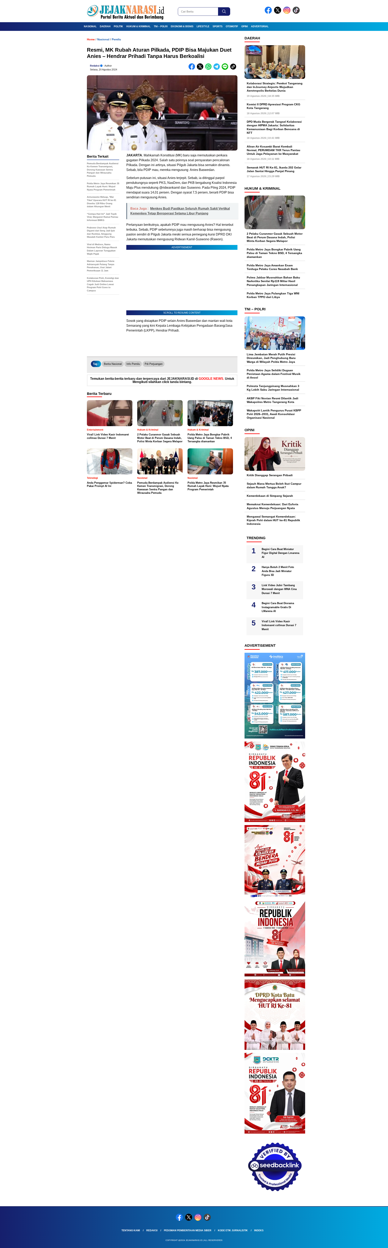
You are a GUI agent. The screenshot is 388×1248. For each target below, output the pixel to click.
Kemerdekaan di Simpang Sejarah (270, 495)
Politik (118, 26)
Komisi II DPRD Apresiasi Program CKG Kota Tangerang (273, 106)
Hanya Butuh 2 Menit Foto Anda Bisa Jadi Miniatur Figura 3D (278, 571)
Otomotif (232, 26)
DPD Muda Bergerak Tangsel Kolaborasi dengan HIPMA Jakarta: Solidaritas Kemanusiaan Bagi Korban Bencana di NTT (274, 127)
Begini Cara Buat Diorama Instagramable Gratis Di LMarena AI (278, 607)
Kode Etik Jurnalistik (233, 1230)
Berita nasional (113, 363)
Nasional (90, 26)
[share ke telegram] (217, 68)
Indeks (259, 1230)
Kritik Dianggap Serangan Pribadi (270, 475)
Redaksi (94, 65)
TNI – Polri (161, 26)
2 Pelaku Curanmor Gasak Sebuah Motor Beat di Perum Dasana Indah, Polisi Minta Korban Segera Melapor (275, 237)
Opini (244, 26)
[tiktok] (297, 12)
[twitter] (278, 12)
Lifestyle (203, 26)
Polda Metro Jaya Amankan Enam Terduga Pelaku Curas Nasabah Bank (272, 267)
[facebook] (269, 12)
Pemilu (116, 39)
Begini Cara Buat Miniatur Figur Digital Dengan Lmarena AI (280, 553)
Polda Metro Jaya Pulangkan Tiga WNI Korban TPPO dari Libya (273, 295)
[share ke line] (226, 68)
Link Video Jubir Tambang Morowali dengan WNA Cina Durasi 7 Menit (279, 589)
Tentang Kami (130, 1230)
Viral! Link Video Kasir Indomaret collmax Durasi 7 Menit (279, 625)
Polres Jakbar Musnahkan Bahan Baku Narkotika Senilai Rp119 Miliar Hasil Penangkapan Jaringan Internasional (273, 281)
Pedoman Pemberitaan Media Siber (187, 1230)
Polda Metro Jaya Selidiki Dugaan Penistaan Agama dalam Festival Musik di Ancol (273, 374)
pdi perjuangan (153, 363)
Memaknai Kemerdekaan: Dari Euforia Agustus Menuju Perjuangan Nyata (272, 506)
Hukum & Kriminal (138, 26)
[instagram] (287, 12)
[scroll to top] (373, 1242)
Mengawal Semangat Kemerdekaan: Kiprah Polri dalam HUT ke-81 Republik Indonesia (273, 520)
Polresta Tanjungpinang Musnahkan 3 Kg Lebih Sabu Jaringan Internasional (273, 387)
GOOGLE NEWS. (211, 378)
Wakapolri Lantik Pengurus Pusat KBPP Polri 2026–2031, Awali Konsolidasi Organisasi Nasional (274, 414)
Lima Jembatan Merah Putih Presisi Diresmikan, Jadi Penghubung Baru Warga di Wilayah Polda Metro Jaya (271, 358)
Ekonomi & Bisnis (182, 26)
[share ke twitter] (201, 68)
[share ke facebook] (193, 68)
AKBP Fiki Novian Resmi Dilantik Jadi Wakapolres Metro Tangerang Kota (272, 400)
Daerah (105, 26)
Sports (217, 26)
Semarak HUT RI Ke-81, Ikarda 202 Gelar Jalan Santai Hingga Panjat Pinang (274, 169)
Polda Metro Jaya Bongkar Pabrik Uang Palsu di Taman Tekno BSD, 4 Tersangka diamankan (274, 253)
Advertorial (260, 26)
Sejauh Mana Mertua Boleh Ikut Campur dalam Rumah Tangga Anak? (274, 485)
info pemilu (133, 363)
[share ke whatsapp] (209, 68)
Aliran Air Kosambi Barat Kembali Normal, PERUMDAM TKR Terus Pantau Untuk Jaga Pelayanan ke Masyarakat (273, 150)
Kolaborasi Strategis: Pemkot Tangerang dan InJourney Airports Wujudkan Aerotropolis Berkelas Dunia (275, 87)
